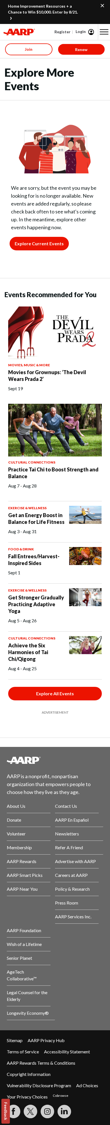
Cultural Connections (31, 462)
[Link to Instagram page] (47, 1111)
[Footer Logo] (55, 760)
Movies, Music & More (29, 365)
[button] (104, 32)
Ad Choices (87, 1085)
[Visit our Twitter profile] (30, 1111)
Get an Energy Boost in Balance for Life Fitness (36, 518)
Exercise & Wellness (27, 508)
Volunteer (16, 833)
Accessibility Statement (67, 1051)
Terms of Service (23, 1051)
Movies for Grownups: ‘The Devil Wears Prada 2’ (47, 375)
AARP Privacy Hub (46, 1040)
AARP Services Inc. (73, 916)
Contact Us (66, 806)
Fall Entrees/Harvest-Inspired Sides (34, 559)
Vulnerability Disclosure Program (39, 1085)
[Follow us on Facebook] (13, 1111)
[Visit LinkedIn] (64, 1111)
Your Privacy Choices (27, 1096)
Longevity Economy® (28, 1013)
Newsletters (67, 833)
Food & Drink (21, 549)
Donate (14, 819)
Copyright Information (28, 1074)
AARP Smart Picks (25, 875)
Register (62, 31)
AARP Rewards (21, 861)
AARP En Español (72, 819)
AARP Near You (22, 889)
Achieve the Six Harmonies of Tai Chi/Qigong (28, 652)
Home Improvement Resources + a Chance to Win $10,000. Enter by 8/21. (43, 9)
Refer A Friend (69, 847)
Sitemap (15, 1040)
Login (81, 31)
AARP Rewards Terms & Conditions (41, 1063)
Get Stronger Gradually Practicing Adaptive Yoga (36, 604)
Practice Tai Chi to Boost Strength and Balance (53, 472)
